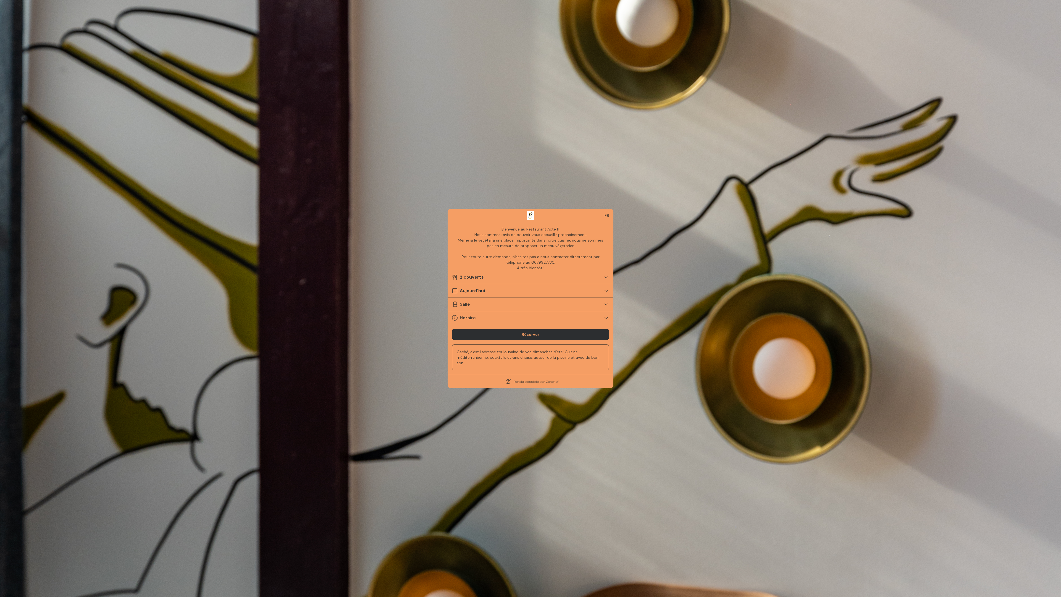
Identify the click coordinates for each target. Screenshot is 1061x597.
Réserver (530, 334)
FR (607, 215)
